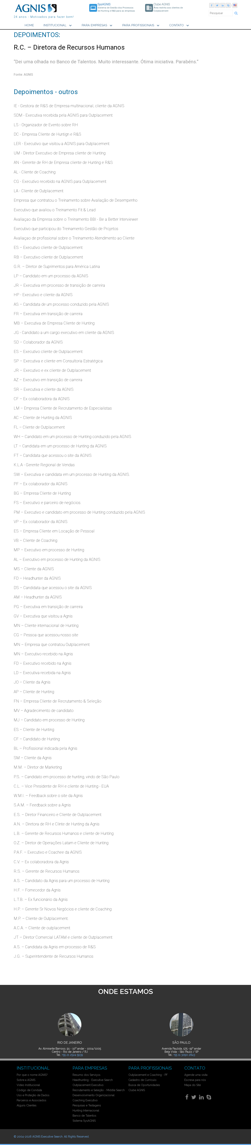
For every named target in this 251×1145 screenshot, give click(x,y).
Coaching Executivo (85, 1100)
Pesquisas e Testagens (87, 1105)
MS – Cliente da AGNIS (34, 569)
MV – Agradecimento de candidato (44, 710)
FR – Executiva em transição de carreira (48, 313)
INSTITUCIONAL (58, 25)
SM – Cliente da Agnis (33, 757)
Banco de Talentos (84, 1115)
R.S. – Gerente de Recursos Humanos (46, 871)
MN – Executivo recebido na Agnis (43, 654)
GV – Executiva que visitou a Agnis (43, 616)
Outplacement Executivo (88, 1085)
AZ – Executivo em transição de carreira (48, 379)
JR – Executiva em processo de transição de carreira (59, 285)
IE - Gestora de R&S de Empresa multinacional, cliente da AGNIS (69, 105)
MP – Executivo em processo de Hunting (49, 550)
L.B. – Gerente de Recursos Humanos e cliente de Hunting (64, 833)
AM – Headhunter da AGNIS (38, 597)
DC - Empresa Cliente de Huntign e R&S (47, 134)
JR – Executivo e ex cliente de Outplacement (52, 370)
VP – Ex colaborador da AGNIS (40, 521)
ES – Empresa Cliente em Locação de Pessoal (54, 531)
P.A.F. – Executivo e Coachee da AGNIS (48, 852)
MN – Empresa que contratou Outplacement (52, 644)
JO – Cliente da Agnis (32, 682)
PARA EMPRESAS (97, 25)
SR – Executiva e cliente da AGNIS (44, 389)
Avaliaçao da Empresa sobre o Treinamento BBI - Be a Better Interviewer (76, 219)
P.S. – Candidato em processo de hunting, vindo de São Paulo (66, 776)
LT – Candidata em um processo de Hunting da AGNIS (60, 446)
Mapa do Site (192, 1085)
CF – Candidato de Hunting (37, 739)
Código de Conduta (29, 1090)
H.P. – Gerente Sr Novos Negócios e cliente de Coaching (63, 909)
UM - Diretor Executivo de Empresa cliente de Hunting (59, 153)
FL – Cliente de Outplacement (39, 427)
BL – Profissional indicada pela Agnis (45, 748)
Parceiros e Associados (31, 1100)
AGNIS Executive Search (47, 1136)
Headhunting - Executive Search (93, 1080)
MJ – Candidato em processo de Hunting (49, 720)
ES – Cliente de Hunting (34, 729)
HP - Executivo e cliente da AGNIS (43, 294)
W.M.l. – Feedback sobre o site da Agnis (48, 795)
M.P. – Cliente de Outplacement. (41, 918)
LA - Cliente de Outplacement (38, 191)
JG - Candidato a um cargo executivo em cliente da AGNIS (64, 332)
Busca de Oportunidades (144, 1085)
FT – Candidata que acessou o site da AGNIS (53, 455)
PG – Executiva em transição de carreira (48, 606)
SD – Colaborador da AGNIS (38, 342)
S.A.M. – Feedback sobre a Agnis (42, 805)
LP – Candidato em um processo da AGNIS (51, 276)
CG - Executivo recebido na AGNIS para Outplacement (60, 181)
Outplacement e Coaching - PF (148, 1074)
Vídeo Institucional (28, 1085)
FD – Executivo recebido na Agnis (42, 663)
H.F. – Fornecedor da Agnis (37, 890)
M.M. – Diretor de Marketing (38, 767)
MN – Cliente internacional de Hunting (46, 625)
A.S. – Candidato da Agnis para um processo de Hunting (61, 880)
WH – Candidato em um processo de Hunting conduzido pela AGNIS (72, 436)
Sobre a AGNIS (26, 1080)
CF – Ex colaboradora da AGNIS (42, 398)
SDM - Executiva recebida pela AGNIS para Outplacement (63, 115)
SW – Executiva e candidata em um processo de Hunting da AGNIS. (72, 474)
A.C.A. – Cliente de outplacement (42, 928)
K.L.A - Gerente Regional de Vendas (44, 464)
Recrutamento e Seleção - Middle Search (99, 1090)
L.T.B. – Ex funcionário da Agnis (41, 899)
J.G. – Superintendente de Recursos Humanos (53, 956)
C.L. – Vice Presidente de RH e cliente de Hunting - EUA (61, 786)
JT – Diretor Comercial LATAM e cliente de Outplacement (63, 937)
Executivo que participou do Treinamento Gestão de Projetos (66, 228)
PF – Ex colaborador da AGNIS (40, 483)
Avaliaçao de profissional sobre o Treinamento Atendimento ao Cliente (74, 238)
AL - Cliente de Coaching (34, 172)
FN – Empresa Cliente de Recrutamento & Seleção (57, 701)
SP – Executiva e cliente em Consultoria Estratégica (58, 361)
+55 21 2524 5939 (72, 1054)
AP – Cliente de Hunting (34, 691)
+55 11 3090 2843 (184, 1054)
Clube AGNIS (136, 1090)
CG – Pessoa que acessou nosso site (46, 635)
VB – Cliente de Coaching (35, 540)
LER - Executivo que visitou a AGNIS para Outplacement (61, 143)
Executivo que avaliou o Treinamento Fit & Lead (54, 210)
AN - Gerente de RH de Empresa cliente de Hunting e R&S (63, 162)
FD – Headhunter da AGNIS (37, 578)
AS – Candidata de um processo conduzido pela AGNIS (61, 304)
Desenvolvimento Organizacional (94, 1095)
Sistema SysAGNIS (84, 1120)
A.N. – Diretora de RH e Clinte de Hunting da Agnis (56, 824)
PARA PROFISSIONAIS (141, 25)
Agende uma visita (195, 1074)
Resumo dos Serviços (86, 1074)
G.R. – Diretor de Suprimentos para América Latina (57, 266)
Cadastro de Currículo (142, 1080)
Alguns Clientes (26, 1105)
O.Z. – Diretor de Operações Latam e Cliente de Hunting (61, 842)
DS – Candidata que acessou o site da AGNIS (53, 587)
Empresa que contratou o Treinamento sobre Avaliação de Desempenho (75, 200)
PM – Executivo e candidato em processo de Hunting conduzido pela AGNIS (79, 512)
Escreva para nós (195, 1080)
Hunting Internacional (86, 1110)
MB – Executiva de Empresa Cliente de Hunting (54, 323)
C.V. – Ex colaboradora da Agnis (41, 861)
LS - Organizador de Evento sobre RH (46, 124)
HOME (29, 25)
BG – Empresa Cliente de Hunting (42, 493)
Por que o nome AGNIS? (32, 1074)
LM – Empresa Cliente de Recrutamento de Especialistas (63, 408)
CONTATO (179, 25)
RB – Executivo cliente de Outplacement (48, 257)
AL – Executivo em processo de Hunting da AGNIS (57, 559)
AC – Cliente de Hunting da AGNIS (43, 417)
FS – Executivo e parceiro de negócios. (47, 502)
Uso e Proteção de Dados (33, 1095)
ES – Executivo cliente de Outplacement (48, 247)
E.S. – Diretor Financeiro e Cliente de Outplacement (57, 814)
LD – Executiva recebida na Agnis (42, 672)
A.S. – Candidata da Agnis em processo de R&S (55, 947)
